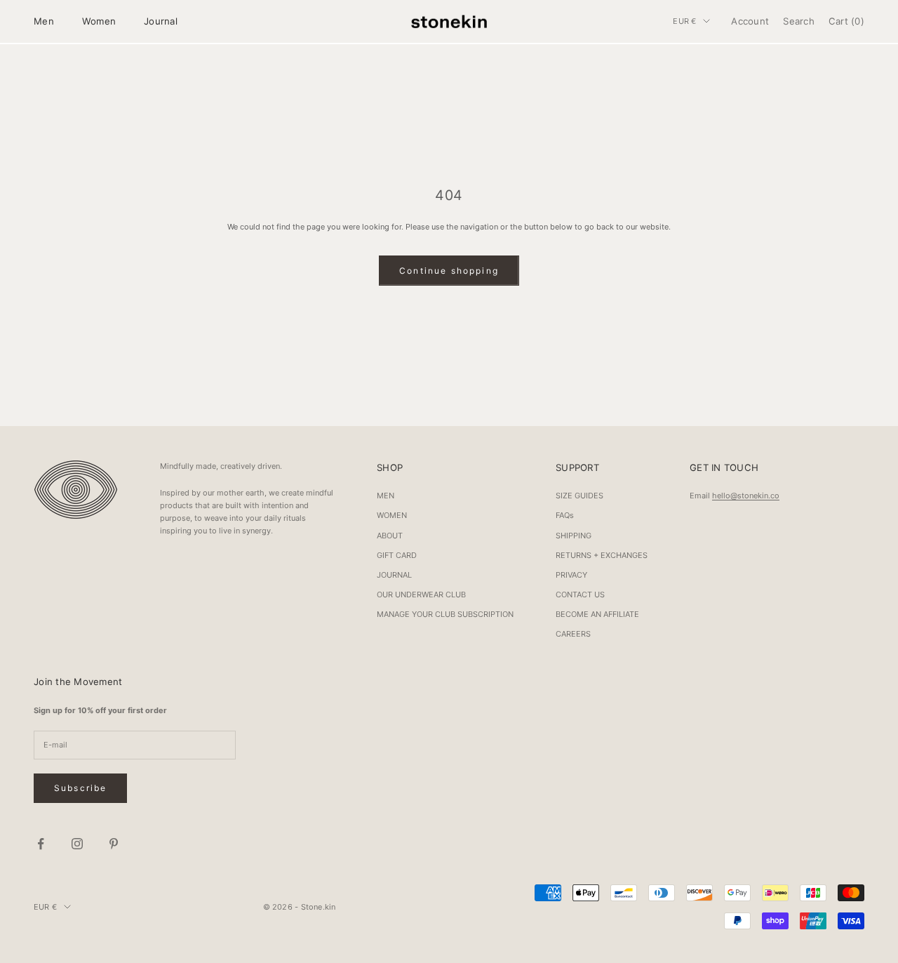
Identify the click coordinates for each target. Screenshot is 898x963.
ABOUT (390, 535)
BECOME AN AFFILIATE (597, 614)
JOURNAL (394, 575)
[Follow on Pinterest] (114, 844)
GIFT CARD (397, 555)
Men (44, 21)
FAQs (565, 515)
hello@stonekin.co (745, 495)
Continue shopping (449, 270)
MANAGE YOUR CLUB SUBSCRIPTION (445, 614)
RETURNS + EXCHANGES (602, 555)
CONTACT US (580, 594)
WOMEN (392, 515)
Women (99, 21)
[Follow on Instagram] (77, 844)
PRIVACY (571, 575)
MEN (385, 495)
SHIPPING (573, 535)
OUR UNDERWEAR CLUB (421, 594)
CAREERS (573, 634)
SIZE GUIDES (579, 495)
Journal (160, 21)
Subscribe (80, 788)
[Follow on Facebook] (41, 844)
